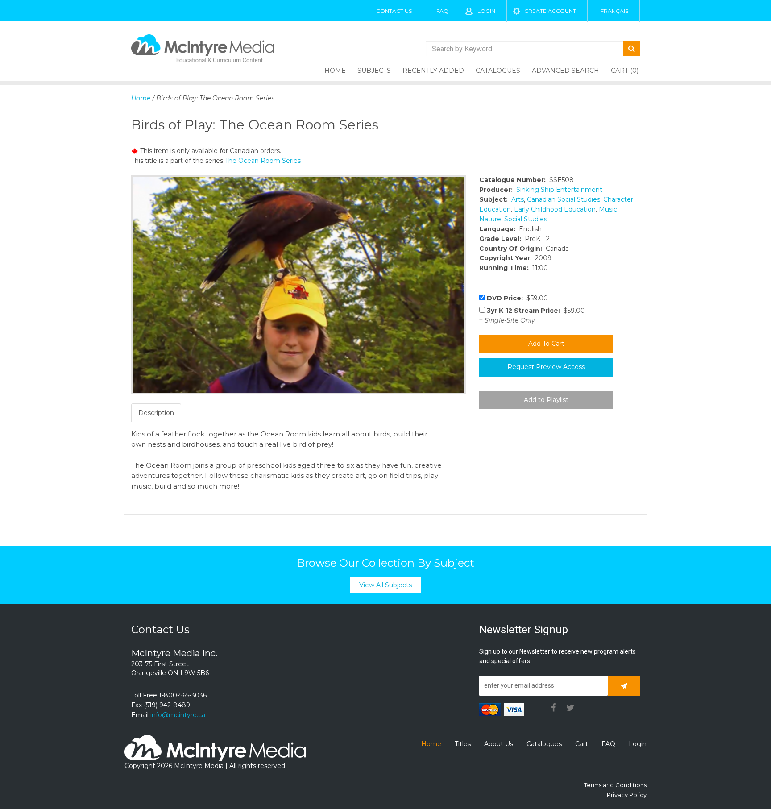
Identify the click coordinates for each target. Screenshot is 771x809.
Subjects (374, 70)
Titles (463, 744)
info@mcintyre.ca (177, 715)
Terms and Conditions (615, 784)
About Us (498, 744)
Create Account (550, 11)
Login (486, 11)
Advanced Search (565, 70)
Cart (581, 744)
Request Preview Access (546, 367)
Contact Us (394, 11)
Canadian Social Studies (563, 199)
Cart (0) (624, 70)
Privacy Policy (627, 794)
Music (608, 209)
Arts (517, 199)
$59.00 (517, 298)
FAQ (442, 11)
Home (335, 70)
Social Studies (525, 219)
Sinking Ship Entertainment (559, 190)
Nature (490, 219)
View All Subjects (385, 585)
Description (156, 413)
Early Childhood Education (555, 209)
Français (614, 11)
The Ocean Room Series (263, 161)
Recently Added (433, 70)
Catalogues (498, 70)
